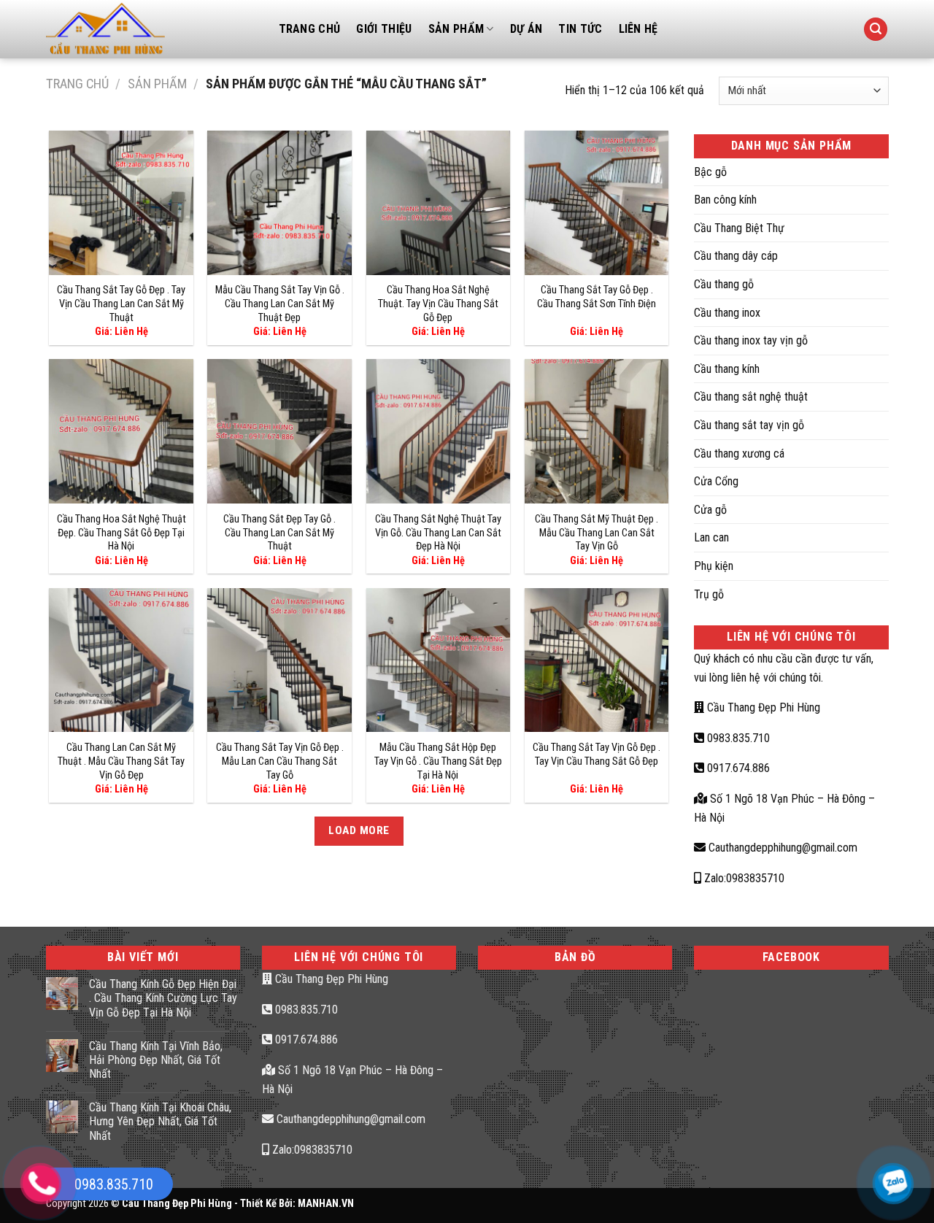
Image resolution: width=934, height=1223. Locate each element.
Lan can (711, 537)
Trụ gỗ (709, 594)
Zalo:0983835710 (742, 878)
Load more (358, 830)
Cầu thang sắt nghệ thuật (751, 397)
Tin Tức (580, 29)
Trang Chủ (310, 29)
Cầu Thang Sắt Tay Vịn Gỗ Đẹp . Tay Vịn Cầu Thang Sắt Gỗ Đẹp (596, 754)
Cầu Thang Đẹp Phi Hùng (762, 707)
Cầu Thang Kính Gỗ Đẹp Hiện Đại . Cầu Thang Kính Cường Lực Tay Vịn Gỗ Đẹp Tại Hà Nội (163, 998)
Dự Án (526, 29)
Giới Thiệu (384, 29)
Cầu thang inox (727, 313)
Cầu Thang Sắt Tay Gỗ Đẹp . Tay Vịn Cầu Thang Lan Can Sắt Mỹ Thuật (121, 303)
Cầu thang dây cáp (736, 256)
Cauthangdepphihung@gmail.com (781, 847)
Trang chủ (77, 83)
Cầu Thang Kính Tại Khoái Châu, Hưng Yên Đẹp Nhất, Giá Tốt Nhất (160, 1121)
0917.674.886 (737, 768)
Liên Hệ (638, 29)
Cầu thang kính (727, 369)
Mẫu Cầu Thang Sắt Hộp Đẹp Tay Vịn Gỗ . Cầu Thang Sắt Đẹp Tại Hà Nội (438, 761)
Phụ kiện (713, 566)
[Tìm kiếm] (875, 30)
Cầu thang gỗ (724, 284)
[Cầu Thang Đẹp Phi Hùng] (151, 29)
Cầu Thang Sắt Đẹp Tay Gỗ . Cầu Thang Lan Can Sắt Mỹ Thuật (279, 532)
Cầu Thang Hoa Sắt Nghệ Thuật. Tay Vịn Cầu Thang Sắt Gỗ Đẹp (438, 303)
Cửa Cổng (716, 481)
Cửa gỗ (710, 510)
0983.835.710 (737, 738)
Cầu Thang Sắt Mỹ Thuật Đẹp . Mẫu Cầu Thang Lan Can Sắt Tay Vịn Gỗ (596, 532)
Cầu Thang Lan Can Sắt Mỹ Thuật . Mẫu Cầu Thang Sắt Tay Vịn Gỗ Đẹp (121, 761)
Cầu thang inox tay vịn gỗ (751, 340)
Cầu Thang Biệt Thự (739, 228)
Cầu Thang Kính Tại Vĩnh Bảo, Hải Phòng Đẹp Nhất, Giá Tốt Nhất (156, 1060)
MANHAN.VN (326, 1203)
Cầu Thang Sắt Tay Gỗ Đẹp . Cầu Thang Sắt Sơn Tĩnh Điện (596, 297)
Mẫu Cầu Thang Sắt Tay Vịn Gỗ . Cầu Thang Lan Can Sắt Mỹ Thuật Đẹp (279, 303)
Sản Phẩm (456, 29)
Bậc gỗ (710, 172)
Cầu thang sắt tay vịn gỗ (749, 425)
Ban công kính (725, 200)
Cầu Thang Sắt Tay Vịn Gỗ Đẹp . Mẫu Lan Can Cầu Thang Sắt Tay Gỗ (280, 761)
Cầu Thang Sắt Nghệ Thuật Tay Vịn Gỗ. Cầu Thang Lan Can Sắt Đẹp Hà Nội (438, 532)
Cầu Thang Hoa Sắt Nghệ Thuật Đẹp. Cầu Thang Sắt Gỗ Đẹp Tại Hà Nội (121, 532)
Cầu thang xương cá (739, 453)
